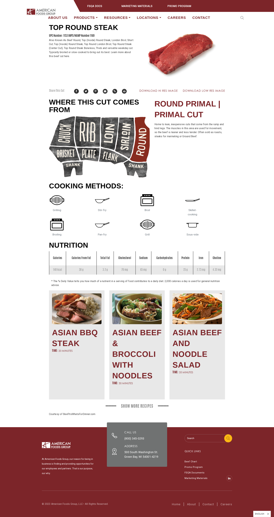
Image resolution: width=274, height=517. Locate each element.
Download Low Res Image (204, 90)
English (259, 514)
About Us (58, 18)
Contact (201, 18)
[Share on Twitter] (86, 91)
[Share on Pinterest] (95, 91)
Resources (116, 18)
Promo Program (179, 6)
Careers (177, 18)
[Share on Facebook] (76, 91)
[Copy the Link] (114, 91)
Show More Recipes (137, 406)
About (191, 504)
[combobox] (262, 514)
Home (176, 504)
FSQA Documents (195, 472)
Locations (147, 18)
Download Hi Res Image (158, 90)
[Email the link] (105, 91)
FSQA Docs (94, 6)
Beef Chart (191, 461)
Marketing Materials (137, 6)
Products (84, 18)
